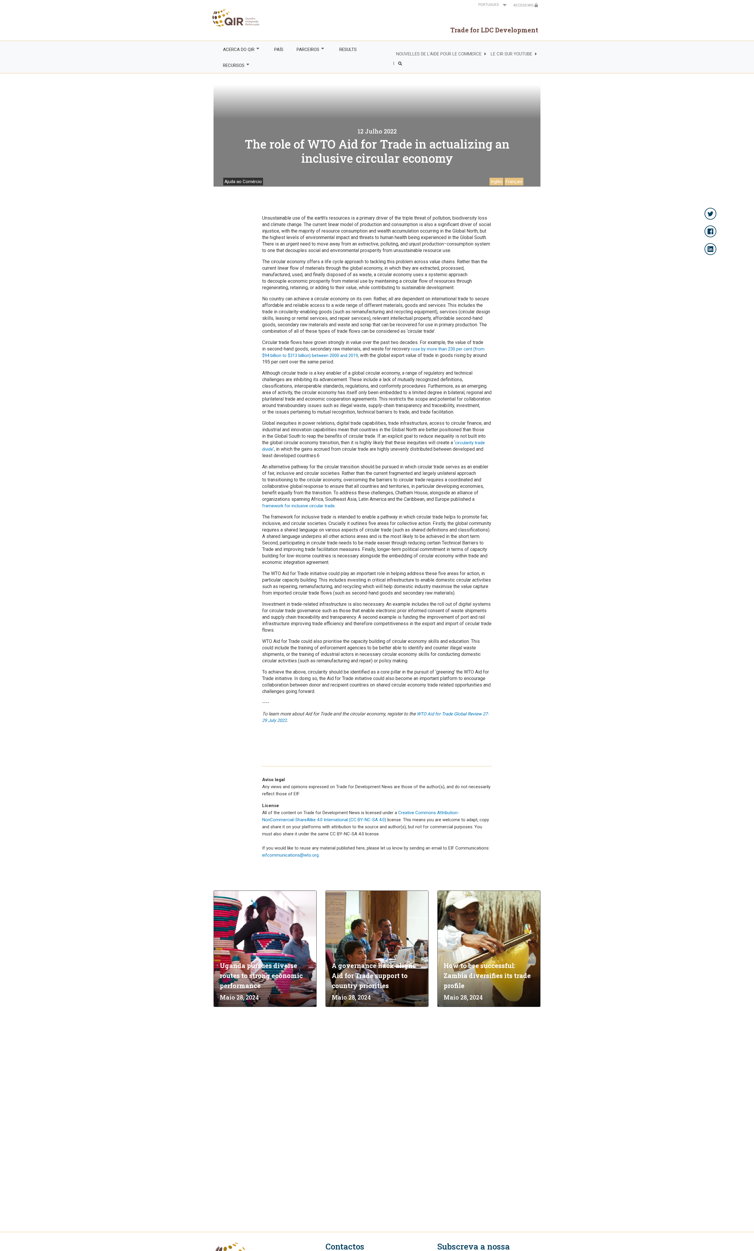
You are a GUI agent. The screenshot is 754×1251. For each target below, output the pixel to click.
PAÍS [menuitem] (278, 49)
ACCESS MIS (523, 5)
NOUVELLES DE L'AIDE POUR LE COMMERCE (439, 54)
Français (514, 181)
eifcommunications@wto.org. (291, 855)
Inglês (496, 181)
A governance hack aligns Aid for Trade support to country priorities (374, 975)
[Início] (236, 18)
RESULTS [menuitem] (348, 49)
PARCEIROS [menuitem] (305, 49)
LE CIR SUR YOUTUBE (511, 54)
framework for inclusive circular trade (298, 505)
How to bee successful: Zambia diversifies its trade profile (487, 975)
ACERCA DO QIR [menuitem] (235, 49)
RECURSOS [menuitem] (230, 65)
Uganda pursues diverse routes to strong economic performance (261, 975)
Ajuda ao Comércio (243, 181)
